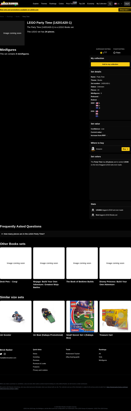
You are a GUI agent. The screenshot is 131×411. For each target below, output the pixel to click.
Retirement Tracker (73, 354)
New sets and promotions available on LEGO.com (19, 10)
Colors (61, 4)
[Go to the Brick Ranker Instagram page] (5, 354)
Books (18, 16)
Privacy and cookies (40, 370)
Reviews (36, 360)
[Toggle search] (110, 4)
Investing (36, 357)
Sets (100, 357)
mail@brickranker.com (8, 358)
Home (2, 16)
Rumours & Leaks (39, 363)
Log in (127, 4)
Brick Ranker (6, 350)
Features (36, 367)
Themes (44, 4)
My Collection (102, 4)
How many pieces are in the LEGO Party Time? (24, 234)
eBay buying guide (73, 357)
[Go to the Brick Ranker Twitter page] (1, 354)
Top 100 (82, 4)
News (35, 354)
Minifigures (103, 360)
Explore (36, 4)
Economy (90, 4)
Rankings (52, 4)
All (100, 354)
